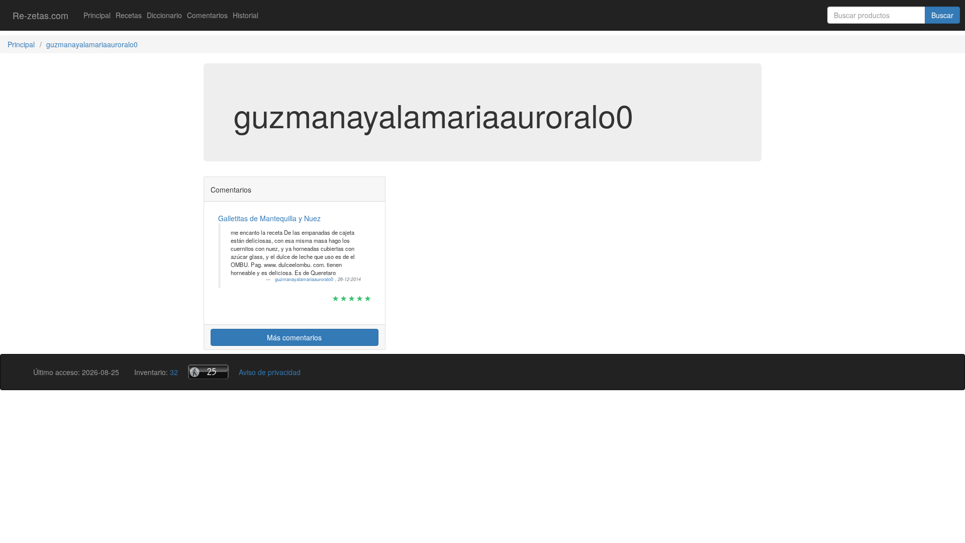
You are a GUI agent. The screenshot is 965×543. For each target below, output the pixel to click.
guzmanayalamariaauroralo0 (305, 279)
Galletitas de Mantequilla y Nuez (269, 218)
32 (174, 372)
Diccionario (164, 15)
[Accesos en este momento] (208, 372)
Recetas (129, 15)
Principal (97, 15)
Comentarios (207, 15)
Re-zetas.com (40, 15)
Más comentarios (294, 337)
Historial (245, 15)
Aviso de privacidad (270, 372)
